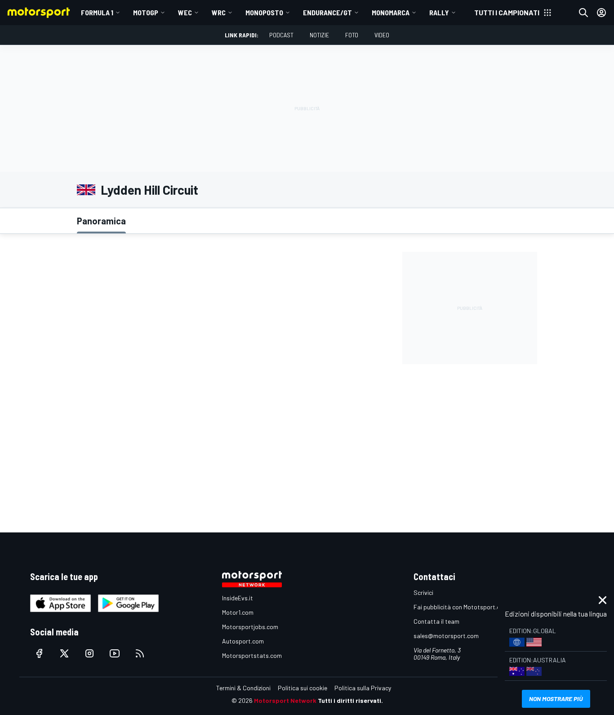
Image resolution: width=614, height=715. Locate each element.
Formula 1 (97, 12)
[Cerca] (583, 13)
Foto (351, 35)
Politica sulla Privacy (362, 688)
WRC (219, 12)
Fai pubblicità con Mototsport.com (461, 607)
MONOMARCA (390, 12)
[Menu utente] (601, 13)
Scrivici (423, 592)
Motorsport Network (285, 700)
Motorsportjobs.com (250, 626)
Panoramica (101, 220)
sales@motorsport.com (446, 635)
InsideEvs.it (237, 598)
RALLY (439, 12)
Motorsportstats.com (252, 655)
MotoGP (145, 12)
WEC (185, 12)
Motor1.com (238, 612)
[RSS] (140, 653)
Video (381, 35)
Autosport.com (243, 641)
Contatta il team (436, 621)
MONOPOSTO (264, 12)
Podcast (281, 35)
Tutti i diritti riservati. (350, 700)
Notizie (319, 35)
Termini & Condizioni (243, 688)
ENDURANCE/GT (327, 12)
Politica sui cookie (302, 688)
